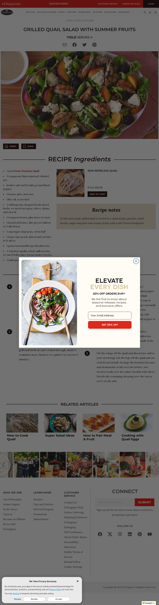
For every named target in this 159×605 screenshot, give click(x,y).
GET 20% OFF (110, 325)
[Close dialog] (136, 261)
